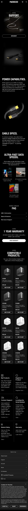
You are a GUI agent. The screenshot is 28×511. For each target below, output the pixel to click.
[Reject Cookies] (26, 484)
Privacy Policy (24, 502)
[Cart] (22, 2)
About (2, 467)
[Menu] (2, 2)
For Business (4, 471)
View (2, 390)
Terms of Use (7, 502)
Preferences (23, 506)
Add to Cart (7, 287)
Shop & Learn (4, 455)
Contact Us (4, 417)
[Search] (26, 2)
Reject (14, 506)
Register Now (19, 390)
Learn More (19, 434)
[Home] (14, 2)
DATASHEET (14, 36)
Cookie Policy (16, 502)
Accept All (5, 506)
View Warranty (14, 240)
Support (3, 459)
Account (3, 463)
